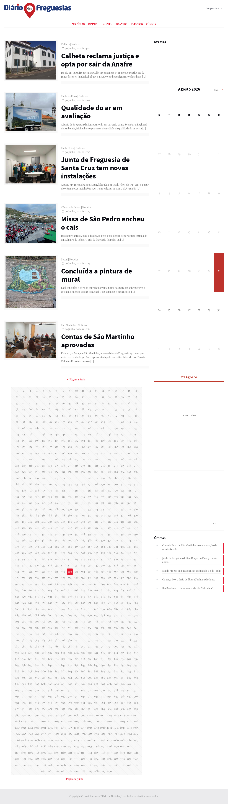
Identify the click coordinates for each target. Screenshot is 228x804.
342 (136, 496)
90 (102, 415)
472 (116, 540)
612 (37, 590)
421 (30, 528)
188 (123, 447)
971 (23, 709)
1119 (122, 752)
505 (83, 553)
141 (63, 434)
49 (83, 403)
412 (96, 521)
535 (30, 565)
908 (109, 684)
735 (96, 627)
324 (17, 496)
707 (37, 621)
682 (123, 609)
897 (37, 684)
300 (109, 484)
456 (136, 534)
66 (69, 409)
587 (122, 578)
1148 (63, 765)
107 (90, 422)
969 (136, 702)
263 (116, 471)
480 (43, 546)
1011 (37, 721)
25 (50, 397)
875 (17, 677)
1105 (30, 752)
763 (30, 640)
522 (69, 559)
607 (129, 584)
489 (103, 546)
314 (76, 490)
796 (123, 646)
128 (103, 428)
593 (37, 584)
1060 (109, 734)
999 (83, 715)
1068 (37, 740)
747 (50, 634)
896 (30, 684)
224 (109, 459)
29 (76, 397)
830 (96, 659)
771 (83, 640)
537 (43, 565)
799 (17, 652)
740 (129, 627)
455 (129, 534)
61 (37, 409)
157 (43, 440)
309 (44, 490)
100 (43, 422)
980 (83, 709)
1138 (122, 759)
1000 (90, 715)
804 (50, 652)
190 (136, 447)
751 (76, 634)
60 (30, 409)
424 (50, 528)
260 (96, 471)
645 (129, 596)
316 (89, 490)
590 (17, 584)
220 (83, 459)
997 (70, 715)
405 (50, 521)
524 (83, 559)
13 (96, 390)
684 (136, 609)
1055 (76, 734)
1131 (76, 759)
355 (96, 503)
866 (83, 671)
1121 (136, 752)
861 (50, 671)
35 (116, 397)
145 (89, 434)
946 (109, 696)
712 (69, 621)
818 (17, 659)
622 (103, 590)
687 (30, 615)
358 (116, 503)
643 (116, 596)
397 (122, 515)
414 (109, 521)
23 (37, 397)
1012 (43, 721)
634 (57, 596)
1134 (96, 759)
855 (136, 665)
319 (109, 490)
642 (109, 596)
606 (122, 584)
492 (123, 546)
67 (76, 409)
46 (63, 403)
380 (136, 509)
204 (103, 453)
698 (103, 615)
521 (63, 559)
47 (70, 403)
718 (109, 621)
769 (70, 640)
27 (63, 397)
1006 (129, 715)
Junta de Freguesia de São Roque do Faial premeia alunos (189, 560)
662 (116, 603)
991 (30, 715)
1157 (122, 765)
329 (50, 496)
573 (30, 578)
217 (63, 459)
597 (63, 584)
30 (83, 397)
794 (109, 646)
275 (69, 478)
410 (83, 521)
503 (70, 553)
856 (17, 671)
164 (90, 440)
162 (76, 440)
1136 (109, 759)
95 (135, 415)
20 (17, 397)
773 (96, 640)
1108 (50, 752)
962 (90, 702)
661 (109, 603)
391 (83, 515)
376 (109, 509)
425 (56, 528)
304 (136, 484)
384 (37, 515)
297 (89, 484)
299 (103, 484)
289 (37, 484)
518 (43, 559)
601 (90, 584)
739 (122, 627)
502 (63, 553)
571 (17, 578)
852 (116, 665)
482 (57, 546)
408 (70, 521)
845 (70, 665)
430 (90, 528)
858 (30, 671)
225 (116, 459)
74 (122, 409)
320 (116, 490)
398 (129, 515)
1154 (103, 765)
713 (76, 621)
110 (109, 422)
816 (129, 652)
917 (43, 690)
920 (63, 690)
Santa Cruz (67, 148)
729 (56, 627)
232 (36, 465)
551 (135, 565)
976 (57, 709)
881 (57, 677)
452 (109, 534)
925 (96, 690)
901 (63, 684)
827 (76, 659)
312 (63, 490)
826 (70, 659)
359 (122, 503)
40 (23, 403)
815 (122, 652)
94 (129, 415)
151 (129, 434)
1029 (30, 727)
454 (122, 534)
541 (70, 565)
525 (89, 559)
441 (37, 534)
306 (24, 490)
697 (96, 615)
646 (136, 596)
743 (23, 634)
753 (89, 634)
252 (43, 471)
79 (30, 415)
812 (103, 652)
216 (56, 459)
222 (96, 459)
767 (56, 640)
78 (23, 415)
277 (83, 478)
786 (57, 646)
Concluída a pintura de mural (96, 275)
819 (24, 659)
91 (109, 415)
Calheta (65, 44)
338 (109, 496)
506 (90, 553)
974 (43, 709)
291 (50, 484)
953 (30, 702)
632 (43, 596)
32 (96, 397)
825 (63, 659)
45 (57, 403)
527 (102, 559)
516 (30, 559)
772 (89, 640)
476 (17, 546)
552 (17, 571)
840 (37, 665)
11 (83, 390)
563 (89, 571)
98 (30, 422)
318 (103, 490)
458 (24, 540)
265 (129, 471)
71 (103, 409)
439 (24, 534)
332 (69, 496)
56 (129, 403)
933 (23, 696)
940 (70, 696)
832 (109, 659)
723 (17, 627)
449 (90, 534)
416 (123, 521)
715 (89, 621)
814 (116, 652)
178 (56, 447)
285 (136, 478)
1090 (56, 746)
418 (136, 521)
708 (44, 621)
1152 (89, 765)
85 (70, 415)
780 (17, 646)
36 (122, 397)
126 (89, 428)
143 (76, 434)
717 (102, 621)
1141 (17, 765)
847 (83, 665)
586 (116, 578)
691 (57, 615)
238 (76, 465)
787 (63, 646)
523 (76, 559)
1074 (76, 740)
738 (116, 627)
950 (136, 696)
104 (70, 422)
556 (43, 571)
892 (129, 677)
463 (57, 540)
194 (37, 453)
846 (76, 665)
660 (103, 603)
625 (122, 590)
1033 (56, 727)
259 (89, 471)
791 (89, 646)
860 (43, 671)
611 (30, 590)
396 (116, 515)
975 (50, 709)
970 (17, 709)
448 (83, 534)
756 (109, 634)
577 (56, 578)
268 (24, 478)
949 (129, 696)
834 (123, 659)
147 (103, 434)
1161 (50, 771)
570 (136, 571)
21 (24, 397)
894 (17, 684)
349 (57, 503)
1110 (63, 752)
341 (129, 496)
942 (83, 696)
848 (90, 665)
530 (123, 559)
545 (96, 565)
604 (109, 584)
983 (103, 709)
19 (135, 390)
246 (129, 465)
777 (122, 640)
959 (70, 702)
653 (56, 603)
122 (63, 428)
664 (129, 603)
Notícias (76, 44)
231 (30, 465)
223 (102, 459)
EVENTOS (137, 24)
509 (109, 553)
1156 (116, 765)
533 (17, 565)
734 (89, 627)
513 (135, 553)
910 (123, 684)
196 (50, 453)
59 (23, 409)
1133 (89, 759)
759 (129, 634)
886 (89, 677)
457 (17, 540)
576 (50, 578)
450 (96, 534)
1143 (30, 765)
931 (136, 690)
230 (24, 465)
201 (83, 453)
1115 (96, 752)
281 (109, 478)
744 (30, 634)
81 (43, 415)
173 (23, 447)
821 (37, 659)
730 (63, 627)
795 (116, 646)
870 (109, 671)
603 (103, 584)
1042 (115, 727)
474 (129, 540)
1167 (89, 771)
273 (56, 478)
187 (116, 447)
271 (43, 478)
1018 (83, 721)
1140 (135, 759)
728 (50, 627)
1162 (56, 771)
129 (109, 428)
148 (109, 434)
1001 (96, 715)
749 (63, 634)
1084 (17, 746)
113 (129, 422)
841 (43, 665)
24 (43, 397)
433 (109, 528)
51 (96, 403)
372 (83, 509)
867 (90, 671)
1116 (102, 752)
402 (30, 521)
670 (44, 609)
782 (30, 646)
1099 (116, 746)
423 (43, 528)
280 (103, 478)
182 (83, 447)
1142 (24, 765)
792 (96, 646)
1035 (70, 727)
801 (30, 652)
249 (24, 471)
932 (17, 696)
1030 (37, 727)
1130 (70, 759)
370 (70, 509)
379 (129, 509)
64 (56, 409)
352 (76, 503)
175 (36, 447)
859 (37, 671)
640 (96, 596)
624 (116, 590)
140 (57, 434)
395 (109, 515)
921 (70, 690)
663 (123, 603)
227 (129, 459)
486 (83, 546)
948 (123, 696)
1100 (122, 746)
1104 (23, 752)
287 (23, 484)
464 (63, 540)
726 (37, 627)
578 (63, 578)
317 (96, 490)
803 (44, 652)
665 (136, 603)
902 (70, 684)
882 (63, 677)
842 (50, 665)
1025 (129, 721)
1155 (109, 765)
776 (116, 640)
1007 (135, 715)
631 (37, 596)
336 (96, 496)
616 (63, 590)
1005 (122, 715)
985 (116, 709)
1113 (83, 752)
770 (76, 640)
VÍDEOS (151, 24)
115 (17, 428)
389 (70, 515)
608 (136, 584)
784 (43, 646)
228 (136, 459)
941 (76, 696)
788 (70, 646)
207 (123, 453)
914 (24, 690)
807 (70, 652)
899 (50, 684)
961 (83, 702)
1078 (102, 740)
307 (30, 490)
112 (122, 422)
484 (70, 546)
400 (17, 521)
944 (96, 696)
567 (116, 571)
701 (123, 615)
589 (136, 578)
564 (96, 571)
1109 (56, 752)
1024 (122, 721)
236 (63, 465)
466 (76, 540)
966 (116, 702)
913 (17, 690)
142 (70, 434)
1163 (63, 771)
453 (116, 534)
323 (135, 490)
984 (109, 709)
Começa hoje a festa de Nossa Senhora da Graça (188, 579)
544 (89, 565)
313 (69, 490)
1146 (50, 765)
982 (96, 709)
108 (96, 422)
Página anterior (78, 379)
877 (30, 677)
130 (116, 428)
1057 (89, 734)
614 (50, 590)
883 (70, 677)
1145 (43, 765)
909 (116, 684)
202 (90, 453)
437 (136, 528)
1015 (63, 721)
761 (17, 640)
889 (109, 677)
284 (129, 478)
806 (63, 652)
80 (36, 415)
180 (70, 447)
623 (109, 590)
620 (90, 590)
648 (24, 603)
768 (63, 640)
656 (76, 603)
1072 (63, 740)
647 (17, 603)
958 (63, 702)
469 (96, 540)
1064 (135, 734)
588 (129, 578)
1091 (63, 746)
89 (96, 415)
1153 (96, 765)
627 (136, 590)
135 (23, 434)
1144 (37, 765)
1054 (69, 734)
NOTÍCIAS (78, 24)
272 (50, 478)
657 (83, 603)
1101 (129, 746)
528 (109, 559)
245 (122, 465)
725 (30, 627)
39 (17, 403)
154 (23, 440)
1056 (83, 734)
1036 (76, 727)
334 (83, 496)
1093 (76, 746)
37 (129, 397)
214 (43, 459)
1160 (43, 771)
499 (44, 553)
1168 (96, 771)
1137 (116, 759)
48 (76, 403)
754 (96, 634)
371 (76, 509)
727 (43, 627)
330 (57, 496)
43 (43, 403)
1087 (37, 746)
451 (103, 534)
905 (90, 684)
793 (103, 646)
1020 (96, 721)
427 (70, 528)
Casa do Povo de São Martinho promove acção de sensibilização (189, 547)
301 (116, 484)
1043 (122, 727)
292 (56, 484)
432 (103, 528)
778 (129, 640)
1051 (50, 734)
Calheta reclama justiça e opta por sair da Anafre (100, 59)
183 (89, 447)
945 (103, 696)
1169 (102, 771)
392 (89, 515)
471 (109, 540)
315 (83, 490)
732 (76, 627)
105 (76, 422)
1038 (89, 727)
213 (36, 459)
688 (37, 615)
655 (70, 603)
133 (135, 428)
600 (83, 584)
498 (37, 553)
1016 (69, 721)
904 (83, 684)
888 (103, 677)
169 (123, 440)
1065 (17, 740)
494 (136, 546)
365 (37, 509)
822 (43, 659)
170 (129, 440)
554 (30, 571)
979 (76, 709)
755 (102, 634)
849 (96, 665)
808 (76, 652)
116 (23, 428)
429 (83, 528)
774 (103, 640)
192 (23, 453)
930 (129, 690)
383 (30, 515)
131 (122, 428)
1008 (17, 721)
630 (30, 596)
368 (57, 509)
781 (23, 646)
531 (129, 559)
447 (76, 534)
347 (43, 503)
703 (136, 615)
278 (89, 478)
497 (30, 553)
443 (50, 534)
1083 (135, 740)
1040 (103, 727)
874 (136, 671)
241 (96, 465)
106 (83, 422)
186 (109, 447)
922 (76, 690)
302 (123, 484)
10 (76, 390)
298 (96, 484)
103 (63, 422)
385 (43, 515)
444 (57, 534)
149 (116, 434)
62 (43, 409)
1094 (83, 746)
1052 (56, 734)
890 (116, 677)
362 (17, 509)
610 (24, 590)
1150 (76, 765)
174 (30, 447)
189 (129, 447)
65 (63, 409)
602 (96, 584)
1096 (96, 746)
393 (96, 515)
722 (135, 621)
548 (116, 565)
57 (136, 403)
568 (123, 571)
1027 (17, 727)
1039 (96, 727)
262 (109, 471)
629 (24, 596)
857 (23, 671)
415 (116, 521)
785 (50, 646)
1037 (83, 727)
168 (116, 440)
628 (17, 596)
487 (90, 546)
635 (63, 596)
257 (76, 471)
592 (30, 584)
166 (103, 440)
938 (57, 696)
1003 (109, 715)
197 (56, 453)
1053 (63, 734)
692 (63, 615)
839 (30, 665)
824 (57, 659)
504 (76, 553)
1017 (76, 721)
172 (17, 447)
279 (96, 478)
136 (30, 434)
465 (70, 540)
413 (103, 521)
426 (63, 528)
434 (116, 528)
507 (96, 553)
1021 (102, 721)
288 (30, 484)
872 (122, 671)
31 (90, 397)
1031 (43, 727)
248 (17, 471)
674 (70, 609)
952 (23, 702)
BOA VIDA (121, 24)
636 (70, 596)
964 (103, 702)
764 (37, 640)
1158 (129, 765)
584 (103, 578)
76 (135, 409)
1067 (30, 740)
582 (89, 578)
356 (103, 503)
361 (136, 503)
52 (103, 403)
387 (56, 515)
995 (57, 715)
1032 (50, 727)
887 (96, 677)
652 (50, 603)
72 (109, 409)
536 (37, 565)
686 (24, 615)
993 (43, 715)
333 (76, 496)
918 (50, 690)
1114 (89, 752)
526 (96, 559)
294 (70, 484)
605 (116, 584)
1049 (37, 734)
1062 (122, 734)
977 (63, 709)
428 (76, 528)
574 (37, 578)
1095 (89, 746)
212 (30, 459)
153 (17, 440)
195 (43, 453)
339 (116, 496)
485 (76, 546)
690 (50, 615)
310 (50, 490)
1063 (129, 734)
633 (50, 596)
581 (83, 578)
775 (109, 640)
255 (63, 471)
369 (63, 509)
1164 (70, 771)
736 (103, 627)
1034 (63, 727)
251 (36, 471)
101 (50, 422)
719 (116, 621)
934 (30, 696)
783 (37, 646)
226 (122, 459)
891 (123, 677)
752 (83, 634)
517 (36, 559)
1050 (43, 734)
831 (103, 659)
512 (129, 553)
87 (83, 415)
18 (129, 390)
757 (116, 634)
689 (43, 615)
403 (37, 521)
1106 (37, 752)
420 (24, 528)
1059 (102, 734)
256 (70, 471)
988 (136, 709)
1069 (43, 740)
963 (96, 702)
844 (63, 665)
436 (129, 528)
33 (103, 397)
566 (109, 571)
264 (123, 471)
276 (76, 478)
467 (83, 540)
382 (23, 515)
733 (83, 627)
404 (44, 521)
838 (24, 665)
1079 (109, 740)
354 (89, 503)
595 (50, 584)
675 (76, 609)
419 (17, 528)
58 (17, 409)
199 (70, 453)
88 (89, 415)
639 (90, 596)
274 (63, 478)
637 (76, 596)
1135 (103, 759)
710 (57, 621)
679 (103, 609)
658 (90, 603)
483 (63, 546)
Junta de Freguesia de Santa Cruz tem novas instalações (95, 167)
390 (76, 515)
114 (136, 422)
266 (136, 471)
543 (83, 565)
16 (116, 390)
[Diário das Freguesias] (38, 9)
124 (76, 428)
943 (90, 696)
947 (116, 696)
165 (96, 440)
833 (116, 659)
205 (109, 453)
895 (24, 684)
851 (109, 665)
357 (109, 503)
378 (122, 509)
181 (76, 447)
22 (30, 397)
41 (30, 403)
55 (122, 403)
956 (50, 702)
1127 (50, 759)
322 (129, 490)
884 (76, 677)
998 (76, 715)
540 (63, 565)
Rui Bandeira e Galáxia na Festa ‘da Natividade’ (187, 588)
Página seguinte (74, 779)
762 (23, 640)
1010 (30, 721)
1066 (24, 740)
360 (129, 503)
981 (90, 709)
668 (30, 609)
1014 (56, 721)
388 (63, 515)
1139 (129, 759)
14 (103, 390)
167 (109, 440)
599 (76, 584)
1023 (116, 721)
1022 (109, 721)
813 (109, 652)
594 (43, 584)
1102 (135, 746)
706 (30, 621)
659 (96, 603)
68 (83, 409)
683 (129, 609)
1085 (23, 746)
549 (123, 565)
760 (136, 634)
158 (50, 440)
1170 (109, 771)
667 (24, 609)
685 (17, 615)
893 (136, 677)
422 (37, 528)
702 (129, 615)
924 (90, 690)
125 (83, 428)
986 (122, 709)
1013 (50, 721)
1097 (102, 746)
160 (63, 440)
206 (116, 453)
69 (89, 409)
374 (96, 509)
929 (123, 690)
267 (17, 478)
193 (30, 453)
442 (43, 534)
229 (17, 465)
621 (96, 590)
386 (50, 515)
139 (50, 434)
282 (116, 478)
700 (116, 615)
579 (70, 578)
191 (17, 453)
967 (123, 702)
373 (89, 509)
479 (37, 546)
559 (63, 571)
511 (122, 553)
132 (129, 428)
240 (90, 465)
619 (83, 590)
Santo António (69, 96)
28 (70, 397)
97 (23, 422)
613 (43, 590)
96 (17, 422)
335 (89, 496)
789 (76, 646)
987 (129, 709)
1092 (69, 746)
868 (96, 671)
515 (23, 559)
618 (76, 590)
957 (56, 702)
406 (57, 521)
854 (129, 665)
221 (89, 459)
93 (122, 415)
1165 (76, 771)
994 (50, 715)
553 (23, 571)
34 (109, 397)
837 (17, 665)
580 (76, 578)
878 (37, 677)
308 (37, 490)
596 (57, 584)
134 (17, 434)
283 (122, 478)
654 (63, 603)
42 (37, 403)
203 (96, 453)
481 (50, 546)
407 (63, 521)
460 (37, 540)
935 (37, 696)
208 (129, 453)
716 (96, 621)
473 (122, 540)
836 (136, 659)
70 (96, 409)
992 (37, 715)
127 (96, 428)
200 (76, 453)
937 (50, 696)
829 (90, 659)
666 (17, 609)
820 (30, 659)
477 (23, 546)
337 (102, 496)
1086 (30, 746)
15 (109, 390)
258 (83, 471)
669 (37, 609)
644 (123, 596)
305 (17, 490)
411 (89, 521)
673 (63, 609)
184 (96, 447)
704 (17, 621)
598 (70, 584)
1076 (89, 740)
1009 (24, 721)
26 (56, 397)
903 (76, 684)
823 (50, 659)
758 (122, 634)
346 (37, 503)
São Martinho (68, 325)
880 (50, 677)
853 (122, 665)
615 (56, 590)
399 (136, 515)
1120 (129, 752)
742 (17, 634)
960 (76, 702)
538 (50, 565)
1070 (50, 740)
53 (109, 403)
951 (17, 702)
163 (83, 440)
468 (90, 540)
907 (103, 684)
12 (90, 390)
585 (109, 578)
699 (109, 615)
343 (17, 503)
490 (109, 546)
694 (76, 615)
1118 (116, 752)
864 (70, 671)
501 (57, 553)
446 (70, 534)
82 (50, 415)
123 (69, 428)
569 (129, 571)
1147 (57, 765)
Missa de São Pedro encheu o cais (102, 223)
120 (50, 428)
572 (23, 578)
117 (30, 428)
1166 (83, 771)
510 (116, 553)
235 (56, 465)
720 (123, 621)
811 (96, 652)
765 (43, 640)
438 (17, 534)
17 (122, 390)
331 (63, 496)
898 (43, 684)
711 (63, 621)
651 (43, 603)
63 (50, 409)
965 (109, 702)
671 (50, 609)
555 (36, 571)
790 (83, 646)
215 (50, 459)
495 (17, 553)
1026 (135, 721)
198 (63, 453)
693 (70, 615)
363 (23, 509)
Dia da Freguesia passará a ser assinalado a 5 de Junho (191, 570)
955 (43, 702)
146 (96, 434)
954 (37, 702)
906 (96, 684)
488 (96, 546)
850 (103, 665)
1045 (135, 727)
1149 (70, 765)
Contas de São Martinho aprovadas (97, 340)
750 (70, 634)
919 (57, 690)
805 (57, 652)
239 (83, 465)
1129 (63, 759)
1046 (17, 734)
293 (63, 484)
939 (63, 696)
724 (23, 627)
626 (129, 590)
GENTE (107, 24)
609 (17, 590)
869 (103, 671)
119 (43, 428)
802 (37, 652)
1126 (43, 759)
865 (76, 671)
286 (17, 484)
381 (17, 515)
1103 (17, 752)
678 (96, 609)
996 (63, 715)
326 (30, 496)
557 (50, 571)
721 (129, 621)
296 (83, 484)
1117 (109, 752)
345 (30, 503)
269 (30, 478)
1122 (17, 759)
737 (109, 627)
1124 (30, 759)
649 (30, 603)
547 (109, 565)
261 (103, 471)
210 (17, 459)
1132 (83, 759)
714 (83, 621)
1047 (23, 734)
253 (50, 471)
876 (24, 677)
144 (83, 434)
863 (63, 671)
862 (57, 671)
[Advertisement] (189, 498)
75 (129, 409)
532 (135, 559)
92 (116, 415)
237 (69, 465)
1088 (43, 746)
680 (109, 609)
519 (50, 559)
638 (83, 596)
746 (43, 634)
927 (109, 690)
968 (129, 702)
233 (43, 465)
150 (123, 434)
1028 (23, 727)
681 (116, 609)
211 (23, 459)
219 (76, 459)
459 (30, 540)
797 (129, 646)
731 (69, 627)
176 (43, 447)
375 (102, 509)
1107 (43, 752)
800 (23, 652)
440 (30, 534)
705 (24, 621)
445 (63, 534)
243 (109, 465)
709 (50, 621)
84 (63, 415)
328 (43, 496)
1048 (30, 734)
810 (90, 652)
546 (103, 565)
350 (63, 503)
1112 (76, 752)
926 (103, 690)
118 (37, 428)
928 (116, 690)
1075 (83, 740)
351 (69, 503)
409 (76, 521)
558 (56, 571)
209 (136, 453)
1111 (70, 752)
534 (23, 565)
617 (70, 590)
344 (23, 503)
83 (56, 415)
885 (83, 677)
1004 (116, 715)
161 (70, 440)
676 (83, 609)
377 (116, 509)
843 (57, 665)
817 (136, 652)
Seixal (64, 259)
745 (37, 634)
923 (83, 690)
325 (23, 496)
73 (116, 409)
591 (23, 584)
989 (17, 715)
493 (129, 546)
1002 (102, 715)
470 (103, 540)
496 (24, 553)
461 (43, 540)
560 (70, 571)
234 (50, 465)
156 (37, 440)
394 (103, 515)
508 (103, 553)
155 (30, 440)
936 (43, 696)
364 (30, 509)
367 (50, 509)
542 (76, 565)
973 (37, 709)
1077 (96, 740)
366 (43, 509)
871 (116, 671)
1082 (129, 740)
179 (63, 447)
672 (56, 609)
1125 (37, 759)
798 (136, 646)
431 (96, 528)
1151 (83, 765)
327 (36, 496)
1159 (135, 765)
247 (136, 465)
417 (129, 521)
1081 (122, 740)
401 (24, 521)
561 (76, 571)
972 (30, 709)
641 (103, 596)
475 (136, 540)
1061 (116, 734)
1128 (56, 759)
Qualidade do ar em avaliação (92, 111)
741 (136, 627)
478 (30, 546)
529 (116, 559)
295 (76, 484)
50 (89, 403)
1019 (89, 721)
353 (83, 503)
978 (70, 709)
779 (136, 640)
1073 (70, 740)
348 (50, 503)
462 (50, 540)
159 (56, 440)
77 (17, 415)
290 (44, 484)
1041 (109, 727)
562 (83, 571)
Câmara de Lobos (71, 207)
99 (36, 422)
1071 (56, 740)
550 (129, 565)
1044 (129, 727)
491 (116, 546)
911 (129, 684)
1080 (116, 740)
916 (37, 690)
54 (116, 403)
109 (103, 422)
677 (89, 609)
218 (70, 459)
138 (43, 434)
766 (50, 640)
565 (103, 571)
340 (123, 496)
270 (37, 478)
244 (116, 465)
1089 (50, 746)
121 (56, 428)
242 (103, 465)
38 (135, 397)
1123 (24, 759)
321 (122, 490)
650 (37, 603)
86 (76, 415)
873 (129, 671)
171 (135, 440)
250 (30, 471)
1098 (109, 746)
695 (83, 615)
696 (89, 615)
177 (50, 447)
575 (43, 578)
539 (56, 565)
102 (57, 422)
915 (30, 690)
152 (135, 434)
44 (50, 403)
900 (56, 684)
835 (129, 659)
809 (83, 652)
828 (83, 659)
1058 (96, 734)
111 (116, 422)
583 (96, 578)
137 (36, 434)
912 (136, 684)
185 (103, 447)
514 (17, 559)
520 (57, 559)
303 (129, 484)
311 (56, 490)
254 (56, 471)
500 (50, 553)
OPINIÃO (94, 24)
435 (122, 528)
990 (24, 715)
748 (57, 634)
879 (43, 677)
